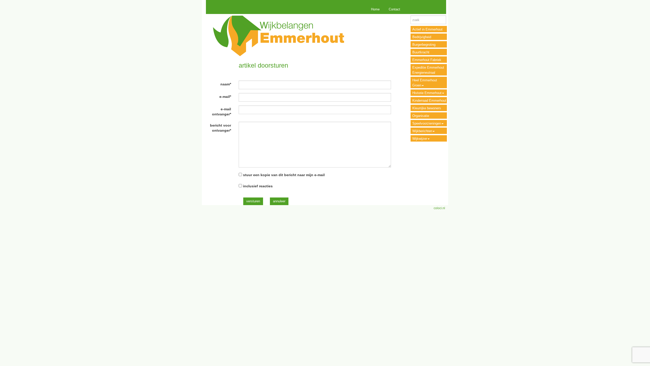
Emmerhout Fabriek (426, 60)
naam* (225, 84)
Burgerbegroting (423, 45)
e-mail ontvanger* (221, 111)
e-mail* (225, 97)
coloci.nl (439, 208)
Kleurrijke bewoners (426, 108)
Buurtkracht (420, 52)
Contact (394, 9)
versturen (253, 201)
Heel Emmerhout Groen (424, 82)
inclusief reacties (258, 186)
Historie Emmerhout (427, 93)
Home (375, 9)
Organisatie (420, 116)
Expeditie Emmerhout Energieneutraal (428, 70)
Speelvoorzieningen (426, 123)
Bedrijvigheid (421, 37)
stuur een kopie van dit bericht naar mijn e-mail (284, 175)
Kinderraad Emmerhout (429, 100)
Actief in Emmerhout (427, 29)
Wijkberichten (422, 131)
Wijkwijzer (419, 139)
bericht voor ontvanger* (220, 127)
